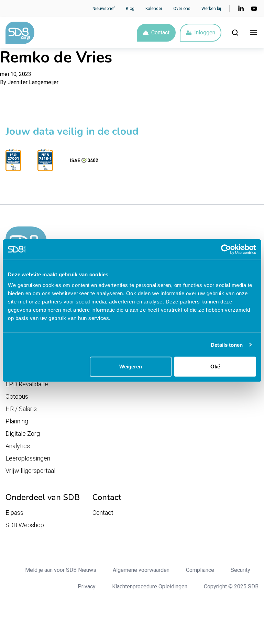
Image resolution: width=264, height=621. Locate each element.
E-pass (14, 512)
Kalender (153, 8)
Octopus (17, 396)
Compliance (200, 570)
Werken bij (211, 8)
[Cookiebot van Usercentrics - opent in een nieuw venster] (226, 249)
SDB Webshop (25, 525)
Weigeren (130, 366)
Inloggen (204, 32)
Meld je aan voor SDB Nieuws (60, 570)
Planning (17, 421)
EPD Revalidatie (27, 384)
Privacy (87, 586)
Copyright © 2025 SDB (231, 586)
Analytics (18, 446)
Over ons (181, 8)
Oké (215, 366)
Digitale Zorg (23, 433)
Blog (130, 8)
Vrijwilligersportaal (30, 470)
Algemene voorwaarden (141, 570)
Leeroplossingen (28, 458)
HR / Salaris (21, 408)
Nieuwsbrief (103, 8)
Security (240, 570)
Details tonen (227, 344)
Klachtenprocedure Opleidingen (149, 586)
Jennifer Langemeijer (33, 82)
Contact (160, 32)
